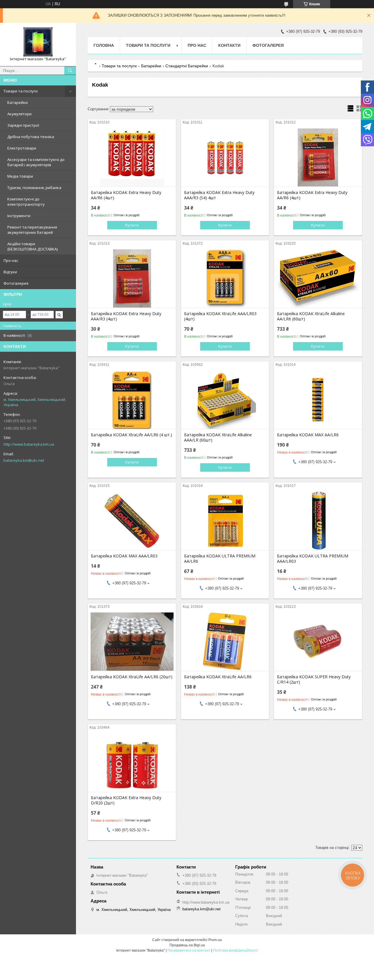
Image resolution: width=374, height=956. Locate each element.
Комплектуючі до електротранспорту (26, 201)
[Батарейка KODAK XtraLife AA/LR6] (225, 641)
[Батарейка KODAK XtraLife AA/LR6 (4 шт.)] (132, 399)
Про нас (11, 260)
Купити (132, 225)
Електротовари (21, 148)
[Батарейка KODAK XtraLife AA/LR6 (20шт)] (132, 641)
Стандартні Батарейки (186, 65)
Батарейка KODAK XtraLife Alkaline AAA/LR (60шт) (218, 437)
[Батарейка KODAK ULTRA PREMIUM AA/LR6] (225, 521)
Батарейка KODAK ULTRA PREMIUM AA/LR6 (219, 558)
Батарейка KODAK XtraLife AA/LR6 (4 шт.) (131, 434)
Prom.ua (215, 940)
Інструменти (18, 215)
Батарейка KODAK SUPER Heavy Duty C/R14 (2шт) (314, 679)
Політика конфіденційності (235, 950)
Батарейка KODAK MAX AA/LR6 (308, 434)
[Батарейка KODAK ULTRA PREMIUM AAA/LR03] (318, 521)
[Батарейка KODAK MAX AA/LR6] (318, 399)
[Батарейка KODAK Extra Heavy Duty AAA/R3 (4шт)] (132, 278)
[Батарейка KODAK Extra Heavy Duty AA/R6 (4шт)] (132, 157)
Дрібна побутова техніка (30, 136)
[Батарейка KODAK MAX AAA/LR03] (132, 521)
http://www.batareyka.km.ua (29, 444)
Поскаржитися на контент (188, 950)
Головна (104, 45)
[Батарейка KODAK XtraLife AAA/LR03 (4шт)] (225, 278)
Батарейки (17, 102)
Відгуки (10, 271)
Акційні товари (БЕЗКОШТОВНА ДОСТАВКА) (32, 246)
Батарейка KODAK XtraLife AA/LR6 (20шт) (131, 676)
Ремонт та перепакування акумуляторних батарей (32, 229)
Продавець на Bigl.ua (187, 945)
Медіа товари (20, 176)
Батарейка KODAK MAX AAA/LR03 (124, 556)
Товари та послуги (21, 91)
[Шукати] (70, 70)
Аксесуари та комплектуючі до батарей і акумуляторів (36, 162)
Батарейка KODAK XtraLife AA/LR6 (218, 676)
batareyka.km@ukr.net (24, 460)
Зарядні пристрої (23, 125)
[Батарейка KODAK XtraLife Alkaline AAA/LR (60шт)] (225, 399)
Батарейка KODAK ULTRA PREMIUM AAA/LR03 (312, 558)
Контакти (229, 45)
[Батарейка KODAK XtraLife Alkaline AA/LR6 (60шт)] (318, 278)
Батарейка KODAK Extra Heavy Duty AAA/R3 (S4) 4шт (219, 195)
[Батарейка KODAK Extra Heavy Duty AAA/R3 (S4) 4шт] (225, 157)
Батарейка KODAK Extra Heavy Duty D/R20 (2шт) (126, 800)
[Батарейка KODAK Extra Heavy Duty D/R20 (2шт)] (132, 762)
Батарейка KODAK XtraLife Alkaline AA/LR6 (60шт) (311, 316)
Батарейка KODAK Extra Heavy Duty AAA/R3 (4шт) (126, 316)
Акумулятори (19, 113)
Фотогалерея (16, 283)
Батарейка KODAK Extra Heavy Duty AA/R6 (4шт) (126, 195)
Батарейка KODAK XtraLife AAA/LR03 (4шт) (220, 316)
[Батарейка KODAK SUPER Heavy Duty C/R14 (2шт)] (318, 641)
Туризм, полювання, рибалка (34, 187)
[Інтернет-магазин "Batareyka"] (38, 41)
